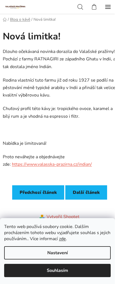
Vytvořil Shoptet (62, 217)
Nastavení (57, 253)
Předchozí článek (38, 192)
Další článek (86, 192)
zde (62, 239)
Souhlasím (57, 270)
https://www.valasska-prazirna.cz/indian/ (52, 164)
